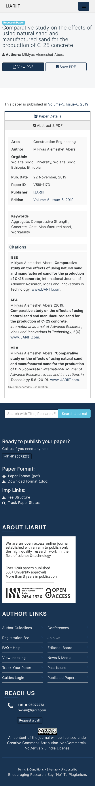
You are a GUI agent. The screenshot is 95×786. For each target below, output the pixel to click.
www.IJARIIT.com (46, 289)
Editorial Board (60, 647)
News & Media (59, 657)
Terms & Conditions (31, 769)
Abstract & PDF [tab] (49, 125)
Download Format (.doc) (28, 481)
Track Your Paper (16, 667)
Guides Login (13, 677)
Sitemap (52, 769)
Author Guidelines (17, 628)
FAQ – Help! (11, 647)
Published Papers (62, 677)
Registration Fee (15, 637)
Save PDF (67, 67)
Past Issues (57, 667)
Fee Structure (19, 497)
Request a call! (29, 720)
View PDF (24, 67)
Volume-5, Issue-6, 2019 (68, 104)
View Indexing (14, 657)
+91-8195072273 (17, 456)
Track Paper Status (24, 502)
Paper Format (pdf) (24, 476)
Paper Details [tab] (49, 116)
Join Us (54, 637)
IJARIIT (13, 6)
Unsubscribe (69, 769)
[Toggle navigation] (83, 6)
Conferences (58, 628)
